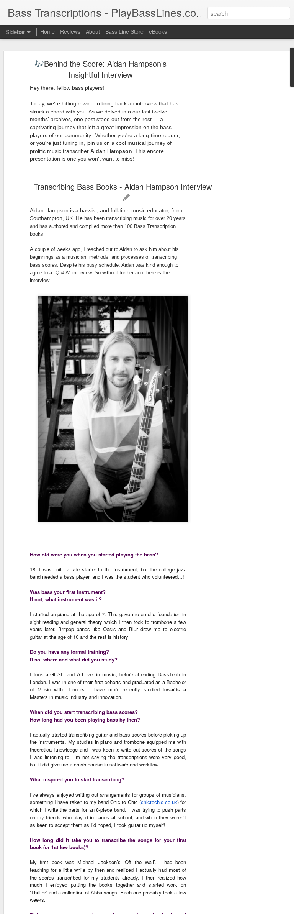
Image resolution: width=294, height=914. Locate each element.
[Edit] (126, 198)
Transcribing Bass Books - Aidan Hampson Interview (123, 186)
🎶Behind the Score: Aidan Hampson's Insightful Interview (100, 69)
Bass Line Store (124, 31)
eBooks (158, 31)
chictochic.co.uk (159, 802)
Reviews (70, 31)
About (93, 31)
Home (47, 31)
